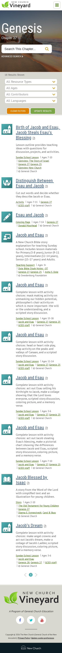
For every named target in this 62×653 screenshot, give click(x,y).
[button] (57, 5)
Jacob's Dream (29, 525)
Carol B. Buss (49, 512)
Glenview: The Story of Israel (33, 160)
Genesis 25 (36, 164)
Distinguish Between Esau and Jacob (35, 183)
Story (18, 502)
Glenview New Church (29, 167)
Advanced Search (11, 56)
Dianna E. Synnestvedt (30, 512)
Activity (20, 202)
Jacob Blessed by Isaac (32, 480)
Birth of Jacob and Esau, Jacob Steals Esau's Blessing (38, 132)
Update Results (42, 111)
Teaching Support (25, 265)
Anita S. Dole (51, 272)
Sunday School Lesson (27, 157)
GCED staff (24, 205)
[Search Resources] (47, 49)
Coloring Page (23, 222)
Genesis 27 (23, 164)
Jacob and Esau (30, 235)
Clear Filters (18, 111)
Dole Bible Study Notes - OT (33, 268)
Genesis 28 (24, 562)
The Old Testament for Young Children (38, 505)
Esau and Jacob (30, 215)
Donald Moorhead (27, 225)
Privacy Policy (24, 638)
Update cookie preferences (42, 638)
